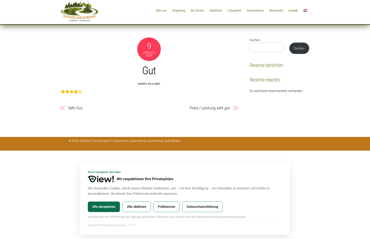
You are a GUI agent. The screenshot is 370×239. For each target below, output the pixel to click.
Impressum (121, 141)
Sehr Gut (75, 108)
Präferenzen (166, 207)
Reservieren (276, 10)
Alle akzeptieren (103, 207)
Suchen (255, 40)
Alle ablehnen (136, 207)
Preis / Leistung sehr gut (210, 108)
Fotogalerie (234, 10)
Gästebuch (216, 10)
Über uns (161, 10)
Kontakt (293, 10)
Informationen (255, 10)
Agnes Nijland (149, 83)
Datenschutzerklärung (202, 207)
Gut (149, 70)
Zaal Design (172, 141)
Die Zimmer (197, 10)
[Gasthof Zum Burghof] (79, 19)
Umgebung (178, 10)
